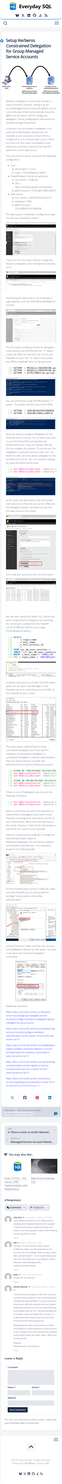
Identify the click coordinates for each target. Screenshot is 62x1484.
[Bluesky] (17, 15)
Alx (47, 1463)
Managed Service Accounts (18, 1113)
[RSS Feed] (46, 15)
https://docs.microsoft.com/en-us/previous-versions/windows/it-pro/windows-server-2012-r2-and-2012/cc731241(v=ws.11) (30, 1082)
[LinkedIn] (28, 15)
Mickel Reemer (21, 1286)
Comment (13, 1367)
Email (36, 1387)
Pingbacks (40, 1207)
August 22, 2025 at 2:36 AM (43, 1286)
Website (12, 1397)
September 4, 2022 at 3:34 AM (38, 1217)
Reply (16, 1237)
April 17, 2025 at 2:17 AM (30, 1242)
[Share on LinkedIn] (49, 1097)
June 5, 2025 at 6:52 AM (31, 1274)
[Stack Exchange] (40, 15)
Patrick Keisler (33, 1110)
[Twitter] (23, 15)
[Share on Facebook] (25, 1097)
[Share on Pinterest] (37, 1097)
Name (12, 1387)
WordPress (30, 1463)
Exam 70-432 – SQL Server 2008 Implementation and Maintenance (16, 1184)
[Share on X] (12, 1097)
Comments (17, 1207)
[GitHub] (34, 15)
